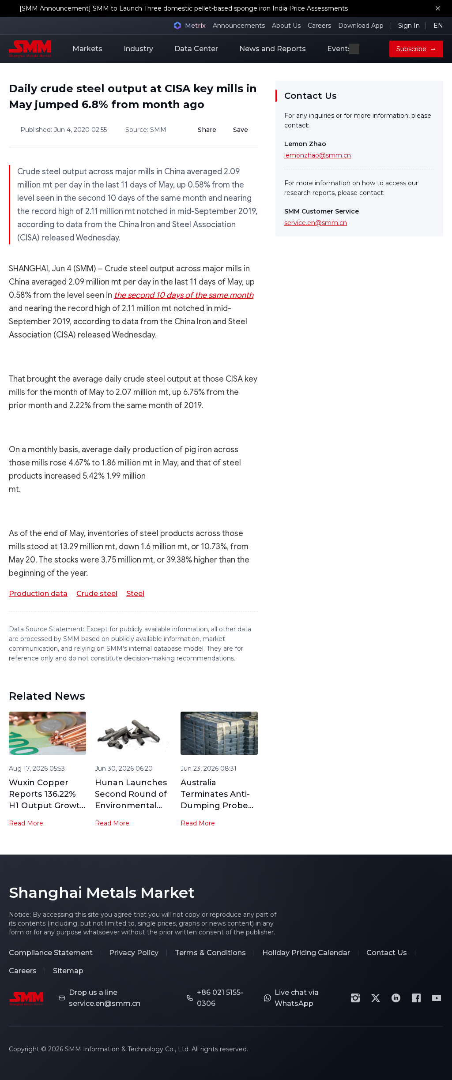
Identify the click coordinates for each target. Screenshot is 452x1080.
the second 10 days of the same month (183, 295)
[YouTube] (436, 998)
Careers (319, 26)
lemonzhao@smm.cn (317, 155)
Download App (361, 26)
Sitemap (68, 971)
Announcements (239, 26)
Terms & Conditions (210, 953)
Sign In (409, 26)
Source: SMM (145, 130)
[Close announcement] (438, 8)
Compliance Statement (51, 953)
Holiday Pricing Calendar (306, 953)
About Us (286, 26)
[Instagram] (355, 998)
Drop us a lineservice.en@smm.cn (104, 998)
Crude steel (96, 593)
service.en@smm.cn (315, 223)
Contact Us (386, 953)
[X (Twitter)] (375, 998)
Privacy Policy (133, 953)
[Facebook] (416, 998)
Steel (135, 593)
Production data (38, 593)
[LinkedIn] (396, 998)
